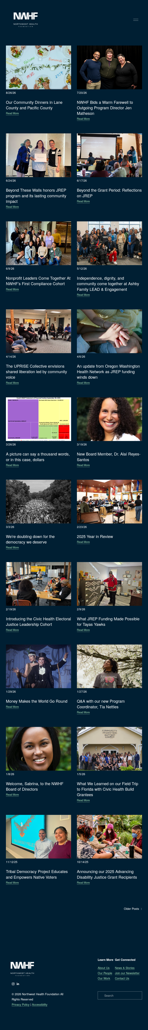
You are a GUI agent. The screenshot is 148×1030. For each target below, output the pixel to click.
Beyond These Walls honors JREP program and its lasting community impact (36, 195)
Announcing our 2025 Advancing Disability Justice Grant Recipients (107, 874)
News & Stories (125, 968)
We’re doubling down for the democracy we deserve (30, 539)
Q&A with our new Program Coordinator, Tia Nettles (101, 703)
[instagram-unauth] (13, 983)
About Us (104, 968)
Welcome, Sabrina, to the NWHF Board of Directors (34, 786)
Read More (12, 113)
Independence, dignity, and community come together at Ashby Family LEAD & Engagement (108, 283)
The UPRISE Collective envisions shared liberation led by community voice (36, 371)
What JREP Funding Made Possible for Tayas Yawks (108, 621)
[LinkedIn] (17, 983)
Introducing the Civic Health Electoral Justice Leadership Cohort (38, 621)
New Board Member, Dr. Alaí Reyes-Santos (108, 456)
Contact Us (122, 978)
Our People (105, 973)
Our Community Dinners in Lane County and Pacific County (34, 104)
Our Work (104, 978)
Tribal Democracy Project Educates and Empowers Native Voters (37, 874)
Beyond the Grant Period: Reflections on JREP (109, 192)
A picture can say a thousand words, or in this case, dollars (38, 456)
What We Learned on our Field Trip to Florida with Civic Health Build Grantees (107, 789)
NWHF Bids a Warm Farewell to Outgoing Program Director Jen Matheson (105, 107)
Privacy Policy (20, 1004)
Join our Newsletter (127, 973)
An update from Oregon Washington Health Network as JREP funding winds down (108, 371)
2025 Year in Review (95, 536)
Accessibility (39, 1004)
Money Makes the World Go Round (36, 701)
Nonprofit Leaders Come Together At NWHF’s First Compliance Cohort (38, 280)
